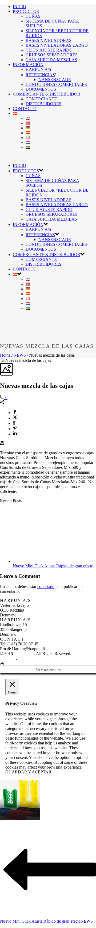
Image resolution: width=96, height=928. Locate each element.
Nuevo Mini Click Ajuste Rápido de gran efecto (53, 566)
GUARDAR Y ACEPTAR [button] (28, 772)
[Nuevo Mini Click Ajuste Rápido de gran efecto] (47, 561)
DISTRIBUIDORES (43, 103)
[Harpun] (1, 156)
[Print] (2, 443)
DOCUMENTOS (41, 89)
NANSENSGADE (54, 79)
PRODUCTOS (26, 11)
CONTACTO (25, 108)
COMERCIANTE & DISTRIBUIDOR (46, 94)
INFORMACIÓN (28, 64)
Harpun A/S (24, 653)
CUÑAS (33, 16)
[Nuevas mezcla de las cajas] (0, 360)
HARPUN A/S (38, 69)
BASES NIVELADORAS (48, 40)
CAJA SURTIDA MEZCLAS (51, 59)
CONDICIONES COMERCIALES (56, 84)
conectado (45, 586)
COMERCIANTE (41, 99)
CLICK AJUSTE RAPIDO (49, 50)
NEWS (20, 355)
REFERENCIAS (40, 74)
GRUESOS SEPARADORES (52, 55)
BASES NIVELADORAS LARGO (57, 45)
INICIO (19, 6)
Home (5, 355)
